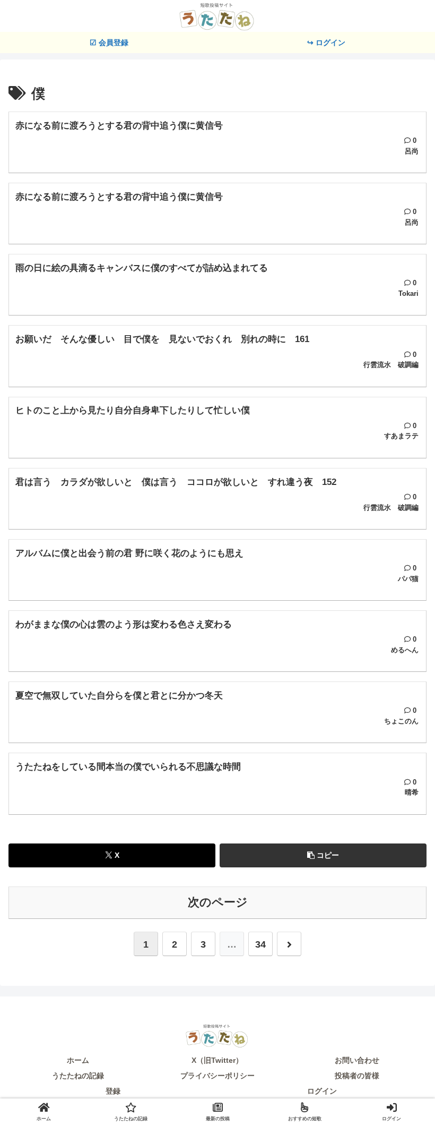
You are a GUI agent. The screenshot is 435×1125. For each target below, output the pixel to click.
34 (260, 944)
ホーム (78, 1060)
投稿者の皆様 (357, 1075)
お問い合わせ (357, 1060)
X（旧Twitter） (217, 1060)
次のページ (218, 902)
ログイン (322, 1091)
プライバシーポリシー (217, 1075)
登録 (113, 1091)
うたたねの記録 (78, 1075)
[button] (323, 855)
